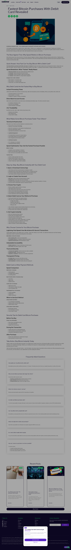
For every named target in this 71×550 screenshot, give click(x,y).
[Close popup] (46, 528)
